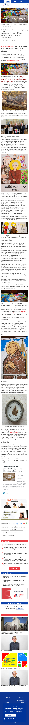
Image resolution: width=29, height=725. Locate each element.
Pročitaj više (13, 568)
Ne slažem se (10, 718)
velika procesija (14, 432)
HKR (21, 1)
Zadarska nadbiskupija (13, 60)
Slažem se (10, 715)
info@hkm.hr (19, 608)
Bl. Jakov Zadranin (7, 46)
